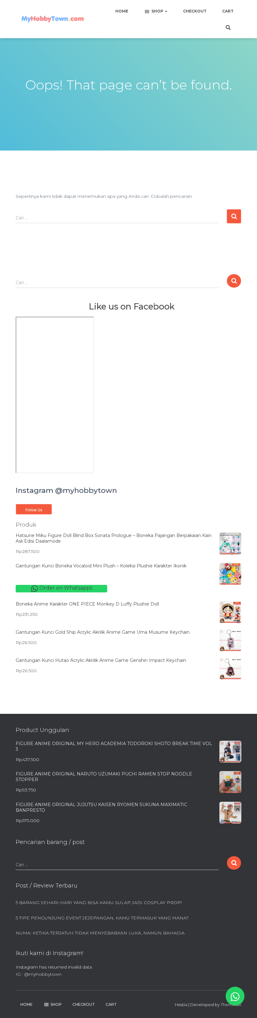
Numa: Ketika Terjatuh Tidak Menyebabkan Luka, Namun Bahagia (100, 933)
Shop (157, 11)
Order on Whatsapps (65, 588)
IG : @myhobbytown (38, 974)
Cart (227, 11)
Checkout (195, 11)
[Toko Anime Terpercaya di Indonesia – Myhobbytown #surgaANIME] (52, 19)
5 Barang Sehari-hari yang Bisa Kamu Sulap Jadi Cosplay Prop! (99, 902)
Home (121, 11)
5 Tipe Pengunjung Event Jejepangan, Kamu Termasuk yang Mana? (102, 918)
